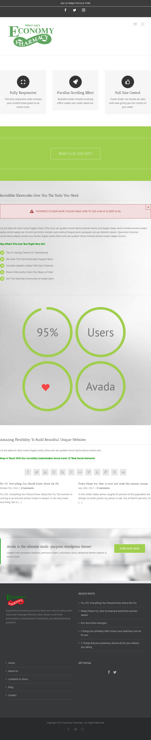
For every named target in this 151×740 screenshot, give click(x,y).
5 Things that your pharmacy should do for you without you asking (110, 645)
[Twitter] (114, 672)
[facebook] (28, 472)
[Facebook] (108, 672)
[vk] (123, 472)
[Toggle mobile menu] (143, 24)
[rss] (62, 472)
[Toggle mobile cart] (135, 24)
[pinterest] (71, 472)
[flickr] (79, 472)
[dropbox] (114, 472)
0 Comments (27, 488)
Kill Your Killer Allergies (94, 623)
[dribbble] (54, 472)
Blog (10, 687)
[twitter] (36, 472)
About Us (13, 671)
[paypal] (105, 472)
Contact (12, 695)
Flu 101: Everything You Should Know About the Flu (29, 483)
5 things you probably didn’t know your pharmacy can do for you (111, 633)
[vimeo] (88, 472)
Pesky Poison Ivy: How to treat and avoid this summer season (113, 483)
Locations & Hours (18, 679)
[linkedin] (45, 472)
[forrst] (97, 472)
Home (11, 663)
